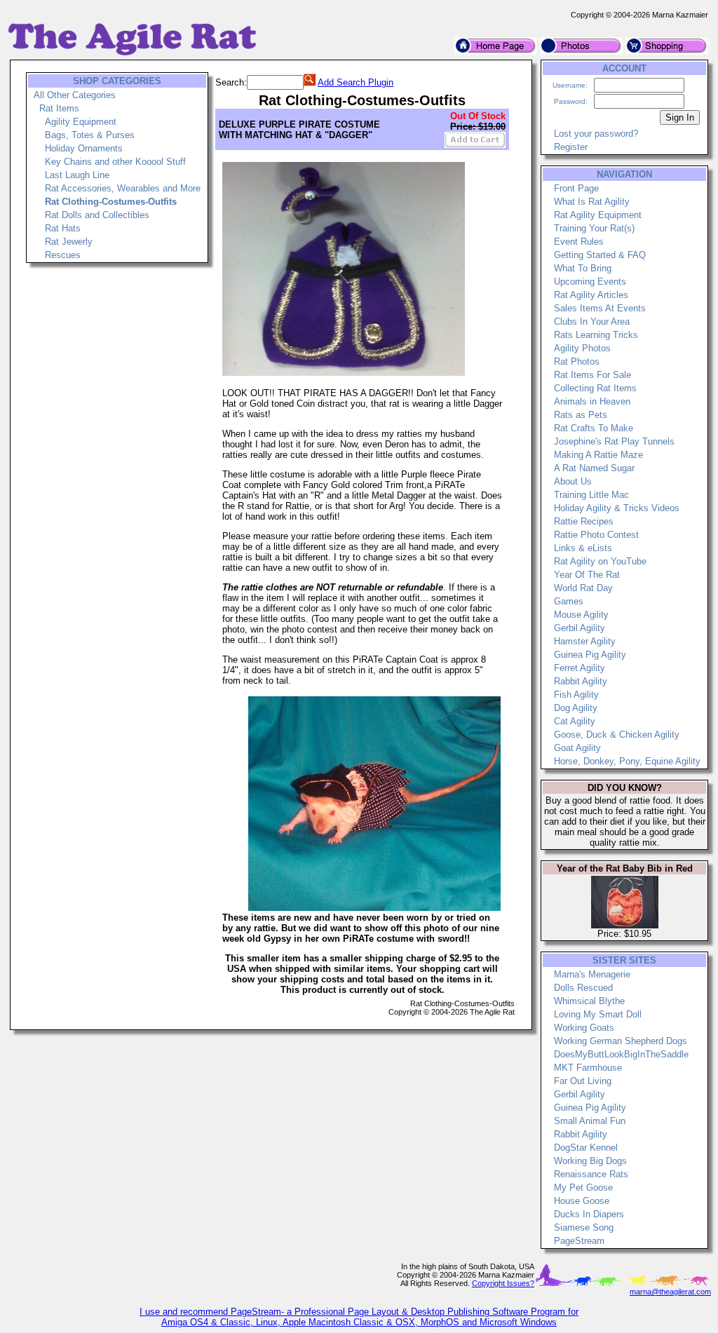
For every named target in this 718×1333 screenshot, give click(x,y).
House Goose (581, 1201)
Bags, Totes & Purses (90, 135)
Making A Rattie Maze (598, 454)
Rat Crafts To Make (593, 428)
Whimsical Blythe (589, 1001)
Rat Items (59, 108)
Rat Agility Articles (591, 295)
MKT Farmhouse (588, 1067)
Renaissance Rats (591, 1174)
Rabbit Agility (580, 681)
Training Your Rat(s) (594, 228)
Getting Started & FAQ (600, 255)
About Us (573, 481)
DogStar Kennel (586, 1147)
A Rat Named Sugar (594, 468)
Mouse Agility (581, 614)
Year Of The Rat (587, 574)
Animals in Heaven (592, 401)
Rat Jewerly (69, 241)
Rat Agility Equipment (598, 215)
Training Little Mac (591, 494)
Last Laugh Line (77, 175)
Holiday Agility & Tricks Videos (616, 508)
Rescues (63, 255)
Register (571, 147)
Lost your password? (596, 133)
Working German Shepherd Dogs (620, 1041)
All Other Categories (75, 95)
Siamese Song (584, 1227)
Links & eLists (583, 548)
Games (568, 601)
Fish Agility (576, 694)
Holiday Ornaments (84, 148)
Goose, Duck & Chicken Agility (616, 734)
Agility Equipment (80, 121)
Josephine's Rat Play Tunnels (614, 441)
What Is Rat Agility (592, 201)
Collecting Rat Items (595, 388)
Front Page (576, 188)
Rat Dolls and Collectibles (97, 215)
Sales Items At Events (600, 308)
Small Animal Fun (589, 1121)
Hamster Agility (585, 641)
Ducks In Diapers (589, 1214)
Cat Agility (574, 721)
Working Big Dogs (590, 1161)
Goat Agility (577, 748)
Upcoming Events (590, 281)
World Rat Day (583, 588)
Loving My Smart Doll (598, 1014)
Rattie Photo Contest (596, 534)
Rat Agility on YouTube (600, 561)
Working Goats (584, 1027)
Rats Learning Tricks (596, 335)
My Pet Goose (583, 1187)
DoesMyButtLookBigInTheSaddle (621, 1054)
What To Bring (582, 268)
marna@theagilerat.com (670, 1291)
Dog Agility (575, 708)
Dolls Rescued (583, 987)
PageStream (579, 1241)
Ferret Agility (579, 668)
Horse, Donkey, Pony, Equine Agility (627, 761)
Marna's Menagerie (592, 974)
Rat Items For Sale (592, 375)
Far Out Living (582, 1081)
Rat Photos (577, 361)
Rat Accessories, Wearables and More (123, 188)
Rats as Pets (580, 415)
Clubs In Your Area (592, 321)
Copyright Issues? (503, 1283)
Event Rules (579, 241)
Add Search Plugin (355, 82)
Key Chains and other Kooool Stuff (115, 161)
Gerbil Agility (579, 628)
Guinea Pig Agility (590, 654)
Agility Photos (582, 348)
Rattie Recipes (584, 521)
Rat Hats (63, 228)
